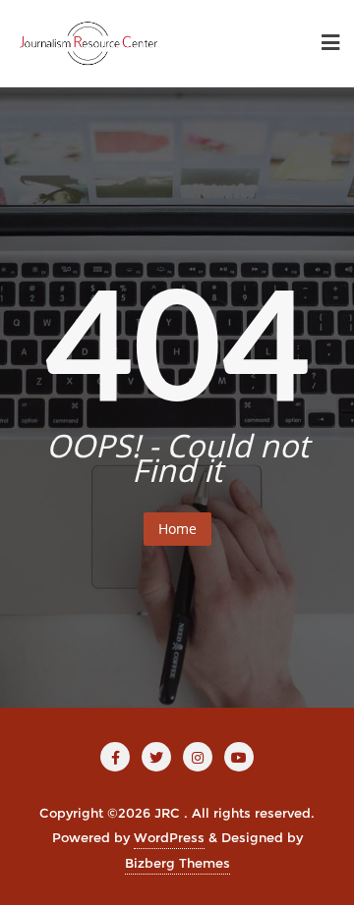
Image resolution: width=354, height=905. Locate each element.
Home (177, 528)
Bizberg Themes (177, 863)
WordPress (169, 837)
